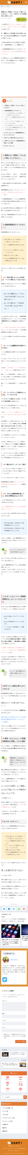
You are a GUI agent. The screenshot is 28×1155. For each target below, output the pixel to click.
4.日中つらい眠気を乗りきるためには (13, 137)
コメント (4, 1000)
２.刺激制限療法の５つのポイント (13, 110)
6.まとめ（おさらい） (9, 145)
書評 (7, 1085)
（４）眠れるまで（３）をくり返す (14, 125)
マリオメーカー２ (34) (8, 1118)
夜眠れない (5, 921)
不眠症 (14, 919)
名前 (3, 1013)
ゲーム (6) (5, 1111)
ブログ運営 (20, 1085)
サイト (4, 1027)
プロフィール (6, 1148)
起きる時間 (21, 921)
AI (20, 1091)
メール (4, 1020)
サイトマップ (14, 1148)
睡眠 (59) (4, 1131)
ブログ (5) (5, 1114)
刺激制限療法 (21, 919)
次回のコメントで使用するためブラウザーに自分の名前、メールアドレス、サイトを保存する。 (15, 1036)
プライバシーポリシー (14, 1150)
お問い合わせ (21, 1148)
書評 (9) (4, 1127)
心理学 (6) (5, 1124)
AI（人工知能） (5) (7, 1108)
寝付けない (13, 921)
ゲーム (7, 1091)
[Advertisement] (14, 80)
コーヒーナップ (6, 919)
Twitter (4, 982)
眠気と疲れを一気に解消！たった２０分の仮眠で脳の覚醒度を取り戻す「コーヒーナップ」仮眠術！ (13, 719)
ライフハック (7, 1079)
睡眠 (10, 914)
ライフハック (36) (7, 1121)
